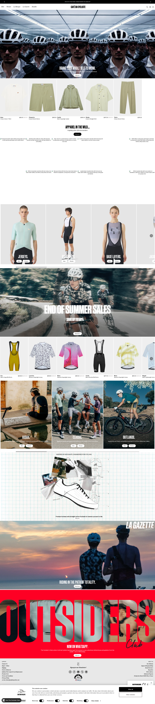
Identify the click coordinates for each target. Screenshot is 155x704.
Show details (95, 700)
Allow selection (130, 694)
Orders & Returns (6, 669)
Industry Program (148, 674)
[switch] (57, 700)
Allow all (130, 689)
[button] (78, 678)
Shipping (4, 667)
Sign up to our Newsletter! (78, 667)
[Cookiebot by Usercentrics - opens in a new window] (21, 701)
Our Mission (150, 663)
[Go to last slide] (4, 1)
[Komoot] (86, 671)
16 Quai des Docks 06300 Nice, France (143, 676)
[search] (146, 6)
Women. (26, 261)
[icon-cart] (153, 6)
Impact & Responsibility (147, 665)
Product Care (5, 674)
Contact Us (4, 663)
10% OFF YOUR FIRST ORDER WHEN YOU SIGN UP (83, 2)
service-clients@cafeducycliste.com (10, 680)
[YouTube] (78, 671)
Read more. (77, 586)
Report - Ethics (5, 665)
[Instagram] (70, 671)
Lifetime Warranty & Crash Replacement (12, 672)
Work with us (149, 672)
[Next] (151, 235)
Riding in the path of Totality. (77, 582)
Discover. (77, 75)
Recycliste (150, 669)
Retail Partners (149, 667)
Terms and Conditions (7, 676)
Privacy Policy (5, 678)
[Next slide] (150, 1)
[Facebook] (74, 671)
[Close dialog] (151, 682)
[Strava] (82, 671)
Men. (19, 261)
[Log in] (149, 6)
